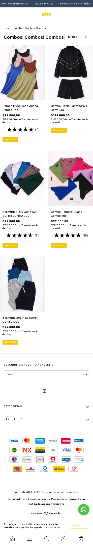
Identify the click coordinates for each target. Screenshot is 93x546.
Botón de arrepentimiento (46, 504)
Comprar (10, 139)
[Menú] (29, 538)
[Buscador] (46, 538)
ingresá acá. (77, 499)
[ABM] (12, 538)
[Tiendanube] (46, 514)
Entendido (80, 526)
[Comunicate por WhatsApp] (83, 509)
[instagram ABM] (44, 391)
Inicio (7, 28)
